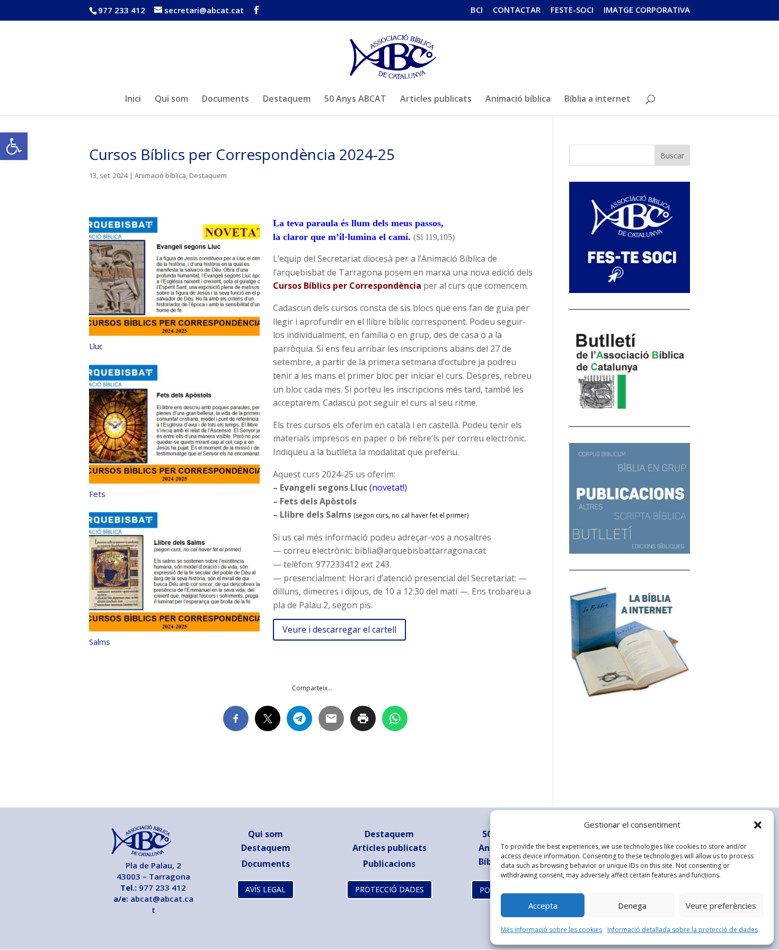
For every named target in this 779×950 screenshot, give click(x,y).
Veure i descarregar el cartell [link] (339, 629)
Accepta (542, 905)
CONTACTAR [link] (517, 10)
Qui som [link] (171, 99)
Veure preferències (721, 905)
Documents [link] (225, 99)
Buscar (672, 155)
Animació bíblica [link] (518, 99)
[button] (758, 825)
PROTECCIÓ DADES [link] (389, 889)
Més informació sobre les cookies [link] (551, 929)
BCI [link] (477, 10)
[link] (14, 146)
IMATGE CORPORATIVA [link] (647, 10)
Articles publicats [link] (436, 99)
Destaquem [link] (287, 99)
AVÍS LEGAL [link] (265, 889)
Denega (632, 905)
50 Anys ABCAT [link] (355, 99)
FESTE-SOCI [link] (572, 10)
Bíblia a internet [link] (597, 99)
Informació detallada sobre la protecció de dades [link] (682, 929)
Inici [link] (133, 99)
